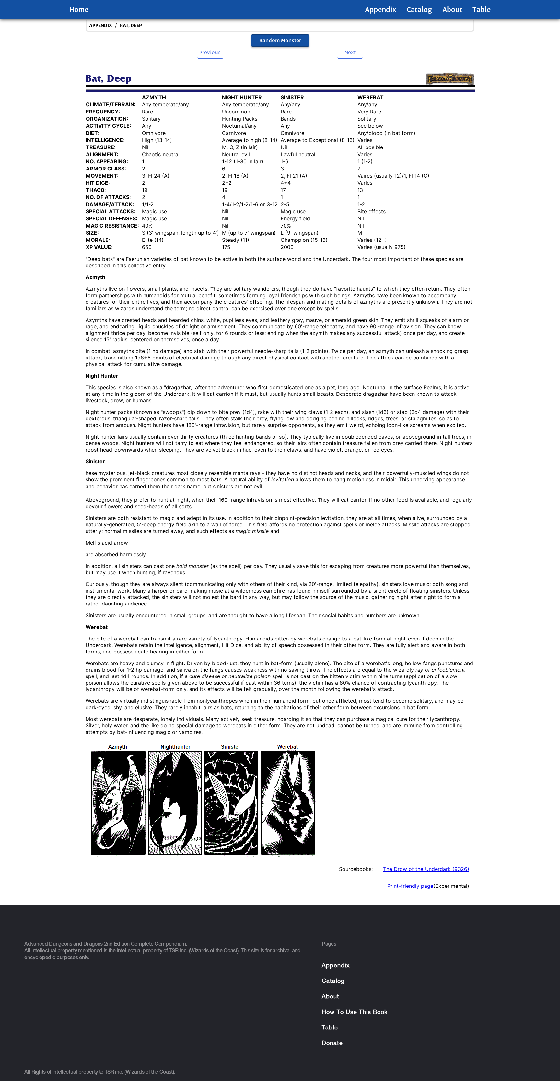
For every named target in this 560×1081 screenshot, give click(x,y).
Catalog (419, 9)
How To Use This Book (355, 1012)
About (452, 9)
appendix (100, 25)
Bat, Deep (131, 25)
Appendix (380, 9)
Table (481, 9)
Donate (332, 1043)
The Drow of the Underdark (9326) (426, 869)
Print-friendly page (410, 886)
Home (78, 9)
